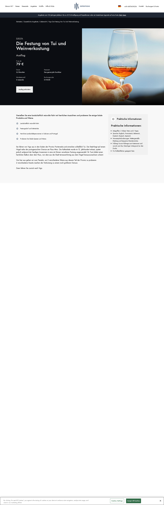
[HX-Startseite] (82, 6)
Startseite (19, 22)
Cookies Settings (117, 501)
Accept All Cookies (133, 501)
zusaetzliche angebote (31, 22)
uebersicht (43, 22)
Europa (19, 38)
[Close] (160, 500)
